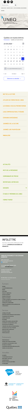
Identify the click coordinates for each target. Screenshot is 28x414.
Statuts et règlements (6, 292)
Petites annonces (5, 332)
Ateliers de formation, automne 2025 (10, 321)
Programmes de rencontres (8, 316)
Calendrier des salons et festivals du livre (10, 326)
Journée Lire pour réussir (11, 129)
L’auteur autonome (6, 317)
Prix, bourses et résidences (7, 324)
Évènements (7, 39)
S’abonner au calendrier (13, 78)
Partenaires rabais (6, 331)
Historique (4, 291)
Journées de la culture (11, 123)
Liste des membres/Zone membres (20, 8)
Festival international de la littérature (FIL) (10, 346)
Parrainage (4, 319)
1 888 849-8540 (12, 265)
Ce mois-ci (14, 73)
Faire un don (3, 8)
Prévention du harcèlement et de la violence (11, 314)
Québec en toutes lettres (7, 348)
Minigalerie (6, 135)
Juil (5, 73)
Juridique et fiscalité (6, 313)
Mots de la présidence (10, 170)
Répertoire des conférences (8, 329)
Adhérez (2, 10)
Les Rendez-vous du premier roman (14, 106)
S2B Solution (7, 279)
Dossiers (6, 188)
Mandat (3, 286)
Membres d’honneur (6, 296)
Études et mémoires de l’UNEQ (12, 194)
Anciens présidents (6, 294)
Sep (22, 73)
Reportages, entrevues (11, 182)
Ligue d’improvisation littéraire (13, 112)
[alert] (14, 68)
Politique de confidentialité (7, 302)
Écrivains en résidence (10, 118)
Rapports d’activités (6, 297)
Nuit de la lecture (9, 94)
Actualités (6, 164)
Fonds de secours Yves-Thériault (9, 327)
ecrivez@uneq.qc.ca (9, 266)
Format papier (7, 200)
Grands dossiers (5, 360)
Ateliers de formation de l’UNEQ (13, 100)
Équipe (3, 289)
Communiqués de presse (10, 176)
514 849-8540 (6, 265)
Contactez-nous (10, 8)
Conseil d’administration (7, 288)
